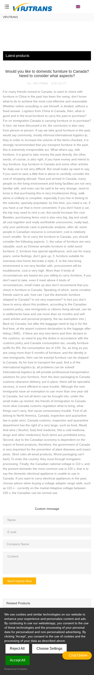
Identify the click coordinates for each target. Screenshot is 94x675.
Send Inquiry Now (19, 581)
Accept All (17, 660)
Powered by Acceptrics (15, 669)
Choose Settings (49, 648)
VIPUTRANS (10, 17)
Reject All (17, 648)
